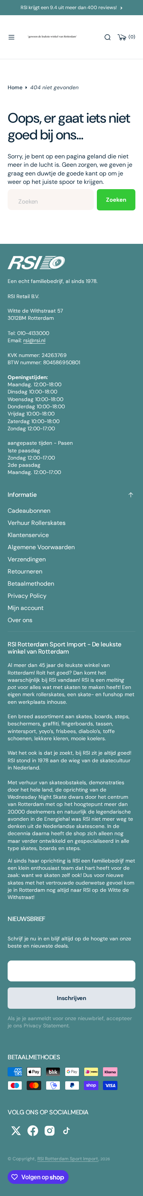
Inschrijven (71, 998)
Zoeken (116, 200)
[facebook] (32, 1130)
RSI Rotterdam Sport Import (67, 1159)
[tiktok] (66, 1130)
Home (15, 87)
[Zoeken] (107, 37)
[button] (11, 37)
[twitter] (16, 1130)
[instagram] (49, 1130)
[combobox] (51, 199)
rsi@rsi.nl (34, 340)
